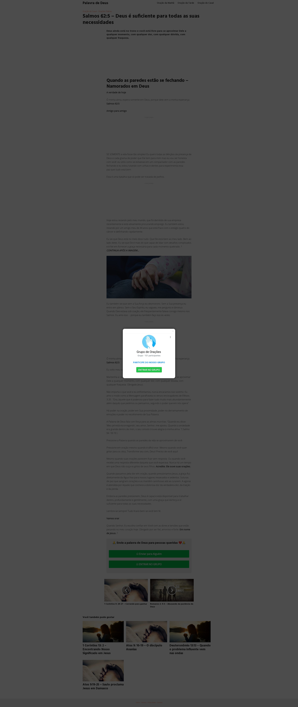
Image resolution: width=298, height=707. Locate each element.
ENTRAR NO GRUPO (149, 369)
